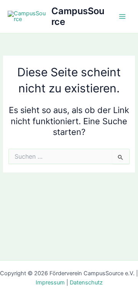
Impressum (50, 282)
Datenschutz (86, 282)
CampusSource (77, 16)
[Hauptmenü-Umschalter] (122, 16)
